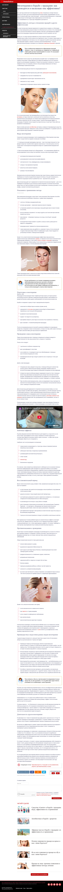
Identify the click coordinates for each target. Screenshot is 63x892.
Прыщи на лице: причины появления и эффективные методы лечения (46, 864)
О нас (24, 888)
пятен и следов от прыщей (44, 240)
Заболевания (5, 4)
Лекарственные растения (7, 36)
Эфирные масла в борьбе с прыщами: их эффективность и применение (46, 831)
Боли (4, 11)
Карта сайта (29, 888)
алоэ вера (49, 395)
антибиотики (33, 127)
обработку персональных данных (43, 795)
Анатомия (4, 20)
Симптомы (4, 8)
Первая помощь (6, 17)
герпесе (24, 611)
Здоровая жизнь (6, 24)
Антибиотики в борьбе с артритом (44, 819)
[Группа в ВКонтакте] (48, 885)
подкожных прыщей (49, 43)
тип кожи (30, 309)
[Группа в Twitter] (54, 885)
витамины (19, 117)
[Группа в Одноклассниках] (57, 885)
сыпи (39, 629)
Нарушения (5, 13)
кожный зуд (23, 459)
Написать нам (19, 888)
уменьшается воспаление (49, 72)
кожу (41, 12)
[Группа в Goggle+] (60, 885)
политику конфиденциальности (43, 793)
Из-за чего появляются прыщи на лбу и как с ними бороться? (46, 853)
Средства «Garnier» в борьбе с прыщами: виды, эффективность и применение (46, 808)
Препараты (5, 33)
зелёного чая (55, 395)
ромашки (19, 397)
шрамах (37, 238)
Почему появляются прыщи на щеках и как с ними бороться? (46, 842)
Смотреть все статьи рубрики (39, 874)
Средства (4, 30)
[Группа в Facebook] (51, 885)
